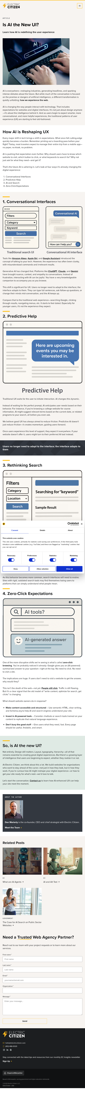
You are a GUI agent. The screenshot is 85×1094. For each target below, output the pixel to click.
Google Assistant (51, 258)
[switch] (32, 560)
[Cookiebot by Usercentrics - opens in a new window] (69, 524)
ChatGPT (52, 271)
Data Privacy (6, 1085)
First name (7, 954)
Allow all (69, 569)
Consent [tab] (14, 530)
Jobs (12, 1085)
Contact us (35, 780)
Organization (8, 986)
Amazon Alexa (19, 258)
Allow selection (42, 569)
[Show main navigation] (79, 5)
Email (5, 975)
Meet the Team (12, 827)
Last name (7, 965)
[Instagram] (4, 1050)
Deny (16, 569)
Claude (62, 271)
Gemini (74, 271)
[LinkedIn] (7, 1050)
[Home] (11, 5)
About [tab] (70, 530)
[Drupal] (10, 1050)
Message (6, 996)
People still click (50, 688)
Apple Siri (32, 258)
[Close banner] (81, 524)
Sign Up (6, 1061)
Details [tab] (42, 530)
